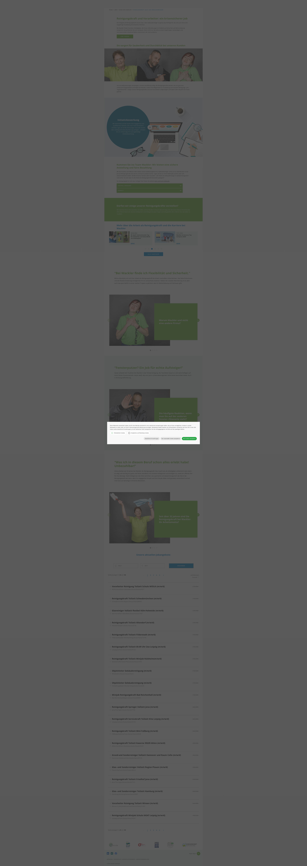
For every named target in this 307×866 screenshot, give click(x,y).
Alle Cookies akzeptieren (189, 438)
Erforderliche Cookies (119, 433)
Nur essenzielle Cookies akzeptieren (171, 438)
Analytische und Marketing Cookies (140, 433)
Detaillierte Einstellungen (152, 438)
